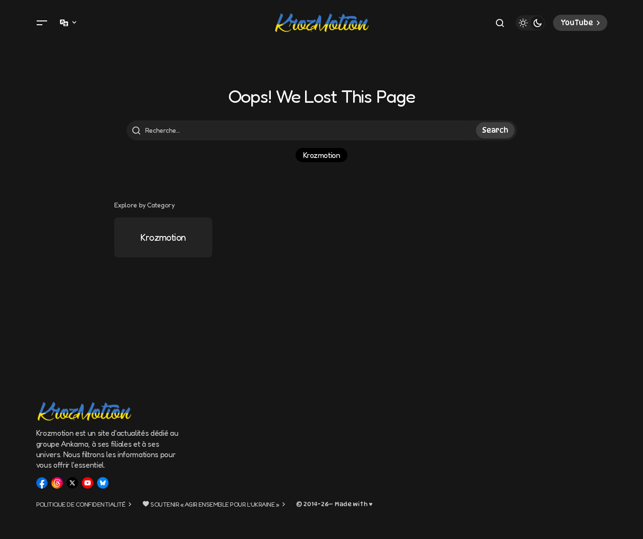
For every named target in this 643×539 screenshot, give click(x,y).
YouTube (577, 23)
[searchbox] (302, 130)
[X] (72, 482)
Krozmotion (321, 155)
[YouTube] (87, 482)
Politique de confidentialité (81, 504)
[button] (41, 22)
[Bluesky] (102, 482)
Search (495, 130)
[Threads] (57, 482)
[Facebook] (41, 482)
